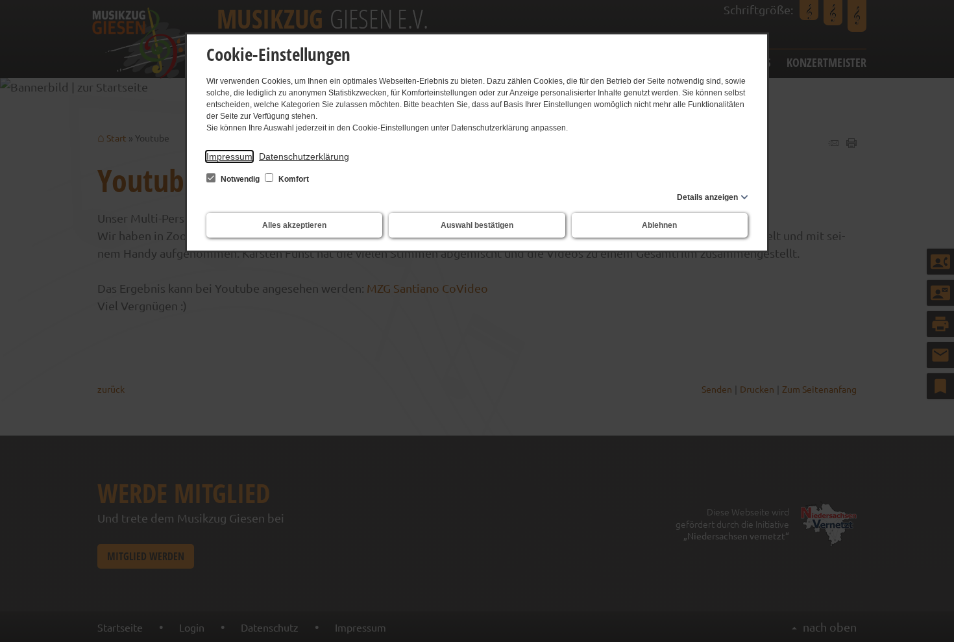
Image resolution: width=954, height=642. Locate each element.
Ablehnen (659, 225)
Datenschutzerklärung (304, 156)
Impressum (229, 156)
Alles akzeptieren (294, 225)
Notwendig (240, 179)
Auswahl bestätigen (477, 225)
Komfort (292, 179)
